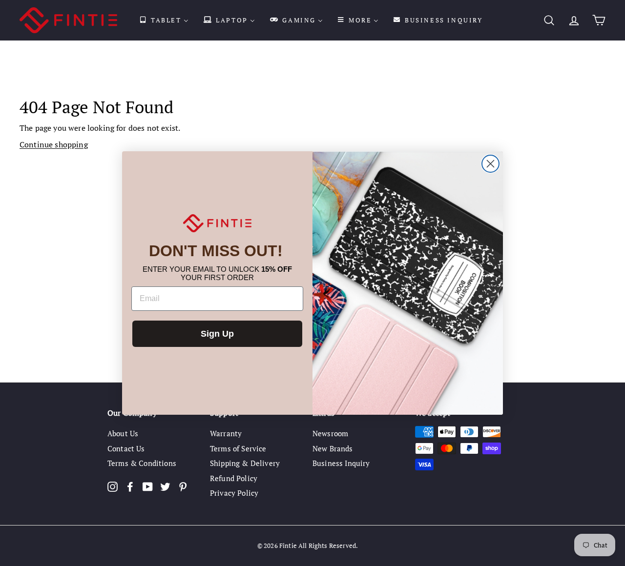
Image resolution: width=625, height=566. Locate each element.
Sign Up (217, 334)
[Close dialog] (490, 163)
